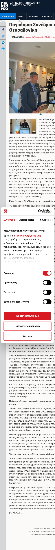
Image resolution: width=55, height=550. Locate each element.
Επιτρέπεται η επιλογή (27, 326)
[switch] (47, 282)
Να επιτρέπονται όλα (27, 315)
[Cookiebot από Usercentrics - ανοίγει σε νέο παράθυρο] (38, 211)
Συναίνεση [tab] (9, 219)
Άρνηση (27, 336)
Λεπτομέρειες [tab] (26, 219)
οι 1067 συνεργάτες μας (27, 235)
